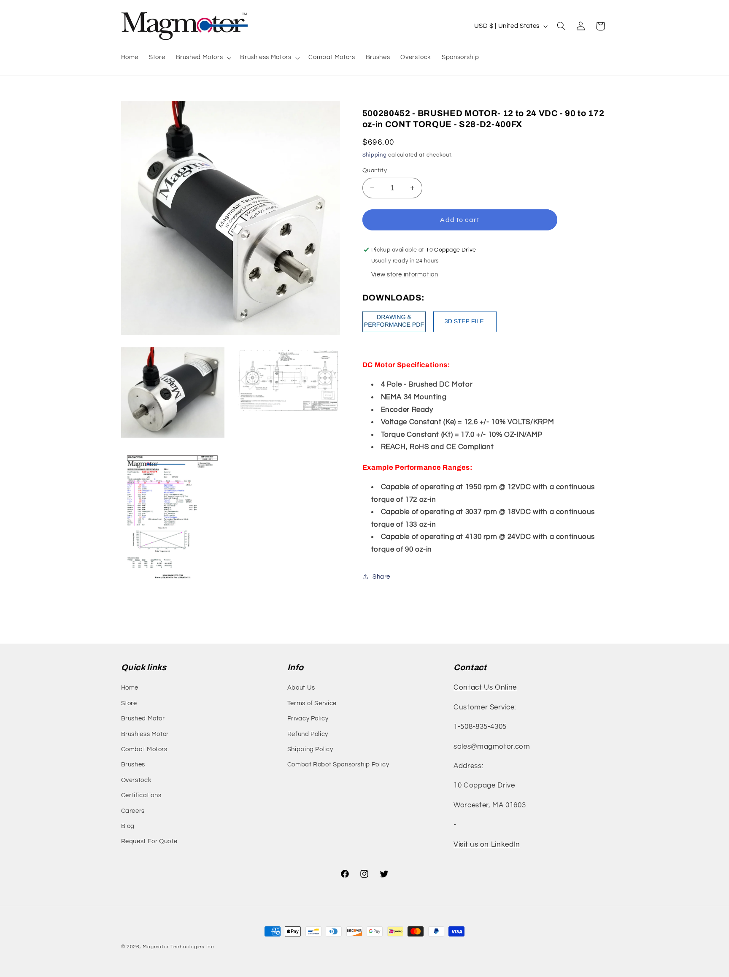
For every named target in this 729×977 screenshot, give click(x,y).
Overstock (136, 780)
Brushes (133, 764)
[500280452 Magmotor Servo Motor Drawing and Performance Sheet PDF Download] (394, 332)
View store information (404, 274)
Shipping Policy (310, 749)
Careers (133, 811)
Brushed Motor (143, 718)
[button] (202, 58)
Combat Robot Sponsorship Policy (338, 764)
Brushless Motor (145, 734)
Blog (128, 826)
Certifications (141, 795)
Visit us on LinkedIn (487, 844)
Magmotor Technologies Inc (178, 947)
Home (130, 688)
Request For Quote (149, 841)
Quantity (374, 170)
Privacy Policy (308, 718)
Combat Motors (144, 749)
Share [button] (381, 576)
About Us (301, 688)
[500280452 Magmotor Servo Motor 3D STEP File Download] (465, 332)
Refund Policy (307, 734)
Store (129, 703)
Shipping (374, 154)
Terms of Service (312, 703)
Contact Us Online (485, 687)
